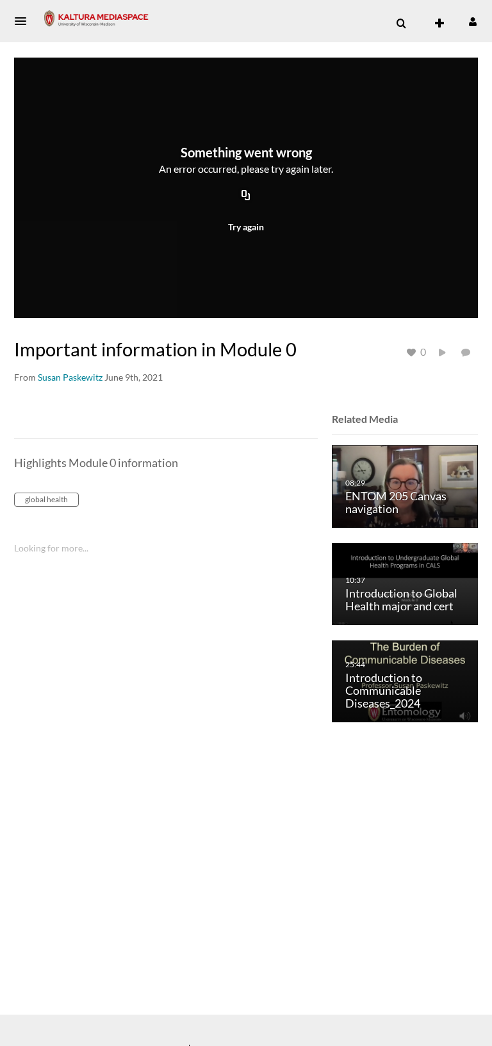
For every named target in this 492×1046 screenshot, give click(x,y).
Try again (246, 226)
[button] (24, 21)
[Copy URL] (246, 196)
